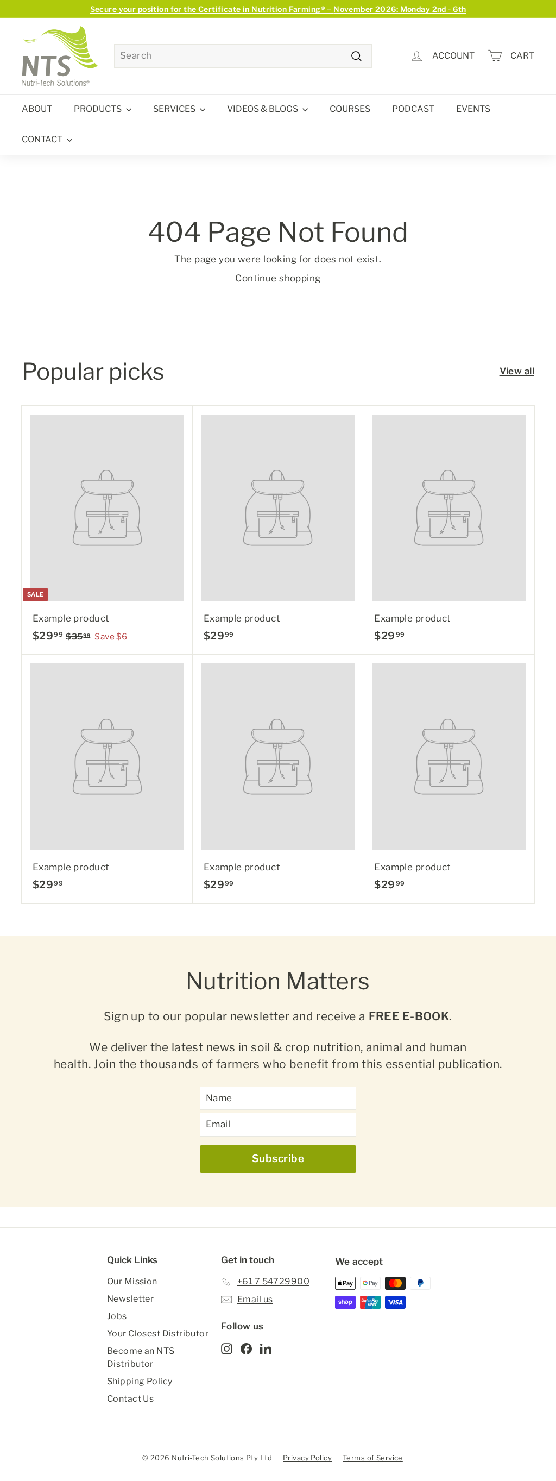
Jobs (117, 1316)
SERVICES (175, 109)
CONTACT (43, 139)
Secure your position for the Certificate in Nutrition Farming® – (278, 9)
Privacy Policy (307, 1457)
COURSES (350, 109)
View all (517, 371)
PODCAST (413, 109)
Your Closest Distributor (157, 1333)
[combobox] (243, 56)
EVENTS (473, 109)
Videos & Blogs (263, 109)
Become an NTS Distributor (141, 1357)
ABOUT (37, 109)
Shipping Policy (139, 1381)
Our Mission (132, 1281)
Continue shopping (277, 278)
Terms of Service (373, 1457)
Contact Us (130, 1399)
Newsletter (130, 1299)
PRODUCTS (98, 109)
